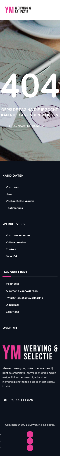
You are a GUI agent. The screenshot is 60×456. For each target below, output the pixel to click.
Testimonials (14, 208)
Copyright (12, 311)
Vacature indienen (18, 235)
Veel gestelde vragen (20, 201)
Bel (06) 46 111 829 (17, 400)
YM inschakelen (16, 242)
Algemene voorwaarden (22, 290)
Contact (11, 249)
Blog (9, 194)
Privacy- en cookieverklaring (24, 297)
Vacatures (12, 187)
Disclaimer (13, 304)
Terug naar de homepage (27, 126)
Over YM (11, 256)
